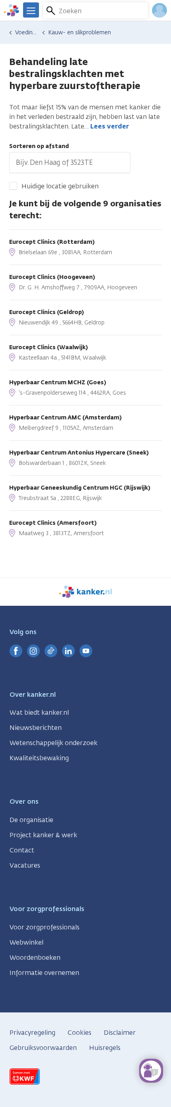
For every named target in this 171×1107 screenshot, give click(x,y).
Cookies (79, 1032)
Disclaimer (120, 1032)
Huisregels (104, 1048)
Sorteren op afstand (39, 146)
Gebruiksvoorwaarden (43, 1048)
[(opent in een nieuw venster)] (16, 650)
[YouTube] (86, 650)
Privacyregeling (32, 1032)
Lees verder (109, 126)
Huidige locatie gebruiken (60, 186)
